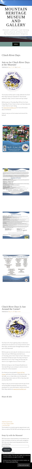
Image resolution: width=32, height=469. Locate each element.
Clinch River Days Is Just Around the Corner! (14, 307)
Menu (16, 44)
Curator (19, 67)
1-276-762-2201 (6, 425)
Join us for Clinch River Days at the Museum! (16, 63)
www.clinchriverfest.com (9, 107)
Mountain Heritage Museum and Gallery (16, 17)
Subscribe (7, 450)
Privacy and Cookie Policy (12, 462)
